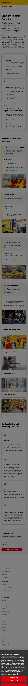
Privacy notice (9, 674)
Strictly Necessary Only (14, 680)
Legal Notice (15, 674)
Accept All (14, 684)
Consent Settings (14, 677)
